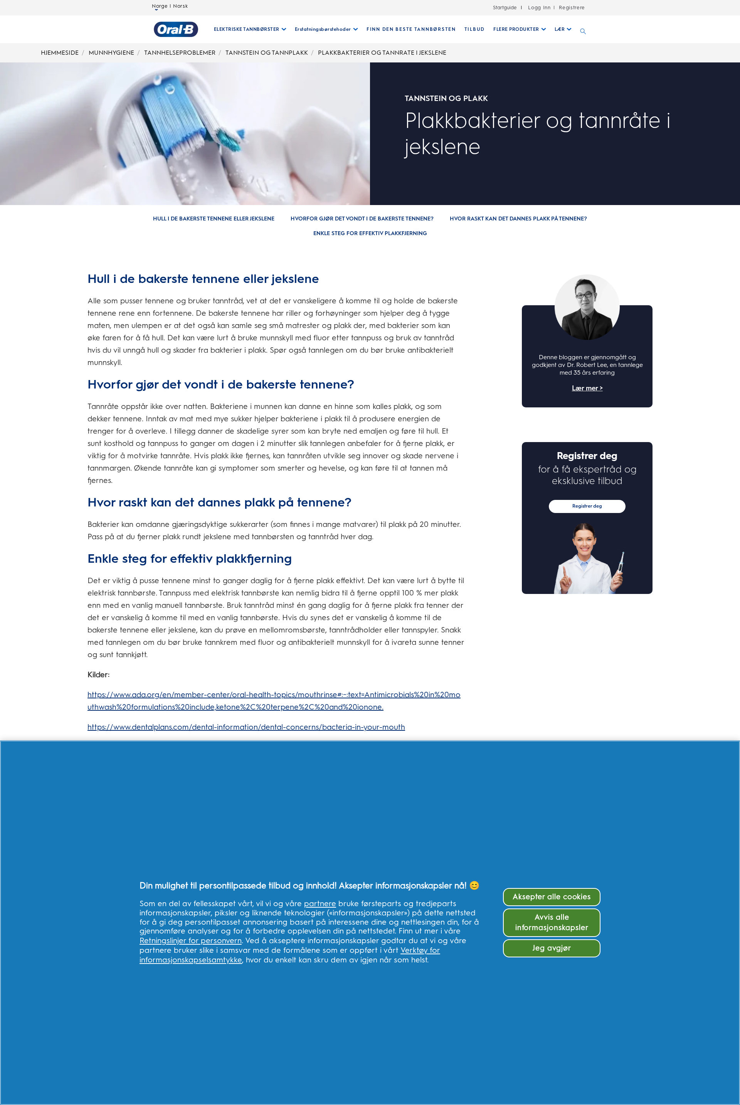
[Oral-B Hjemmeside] (176, 29)
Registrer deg (587, 506)
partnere (320, 903)
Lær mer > (587, 388)
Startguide (505, 7)
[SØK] (583, 29)
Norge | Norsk (170, 6)
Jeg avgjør (552, 948)
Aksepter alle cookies (552, 896)
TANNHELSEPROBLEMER (179, 52)
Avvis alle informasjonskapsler (552, 922)
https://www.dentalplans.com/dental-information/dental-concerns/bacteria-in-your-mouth (246, 727)
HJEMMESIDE (60, 52)
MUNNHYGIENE (111, 52)
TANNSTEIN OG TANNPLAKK (266, 52)
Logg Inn (539, 7)
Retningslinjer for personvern (191, 940)
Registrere (571, 7)
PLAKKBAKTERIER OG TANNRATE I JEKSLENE (382, 52)
